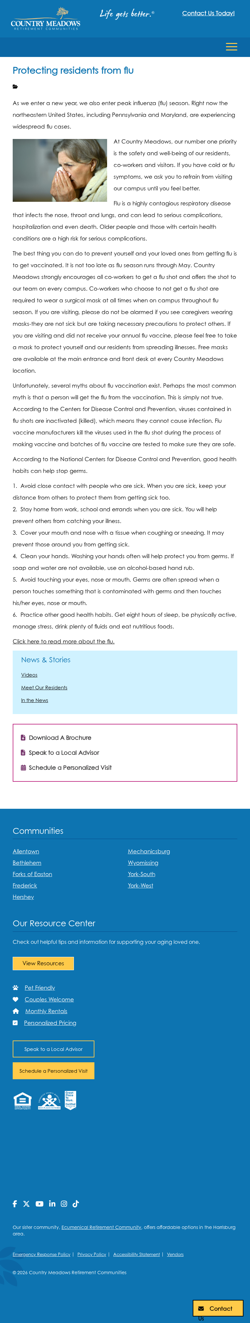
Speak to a (53, 1049)
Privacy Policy (91, 1254)
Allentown (26, 851)
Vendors (175, 1254)
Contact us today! (208, 13)
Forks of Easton (32, 874)
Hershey (23, 897)
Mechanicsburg (149, 851)
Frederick (25, 885)
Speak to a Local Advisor (63, 752)
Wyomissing (143, 863)
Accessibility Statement (136, 1254)
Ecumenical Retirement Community (101, 1227)
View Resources (43, 963)
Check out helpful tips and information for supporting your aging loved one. (106, 942)
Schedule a (54, 1071)
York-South (141, 874)
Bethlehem (27, 863)
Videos (29, 675)
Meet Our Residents (44, 687)
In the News (34, 700)
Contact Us (215, 1310)
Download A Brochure (59, 737)
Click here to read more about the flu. (64, 641)
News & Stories (46, 659)
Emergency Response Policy (41, 1254)
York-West (140, 885)
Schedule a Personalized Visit (69, 767)
